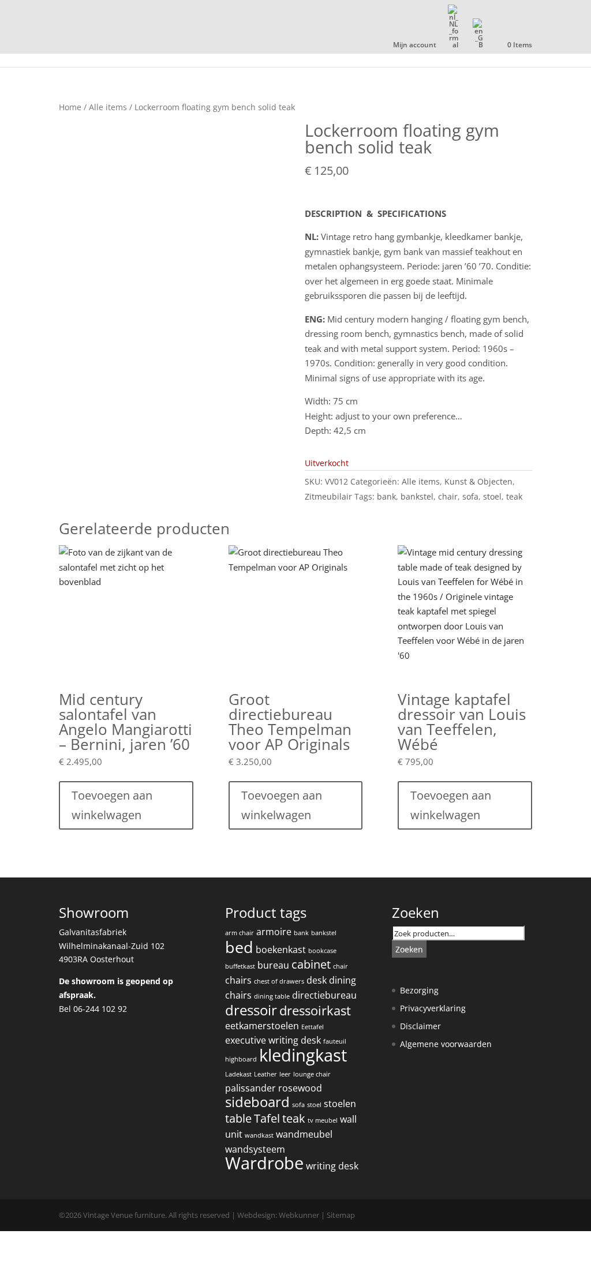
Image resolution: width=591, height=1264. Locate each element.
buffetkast (240, 966)
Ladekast (238, 1074)
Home (70, 107)
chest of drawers (279, 981)
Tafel (267, 1118)
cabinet (311, 964)
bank (386, 496)
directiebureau (324, 995)
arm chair (239, 933)
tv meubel (323, 1120)
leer (285, 1074)
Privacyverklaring (433, 1008)
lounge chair (312, 1074)
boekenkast (281, 949)
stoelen (340, 1103)
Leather (265, 1074)
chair (448, 496)
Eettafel (312, 1027)
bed (239, 947)
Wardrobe (264, 1163)
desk (316, 980)
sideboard (257, 1102)
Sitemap (341, 1215)
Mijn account (414, 46)
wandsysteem (255, 1149)
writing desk (332, 1166)
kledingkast (303, 1055)
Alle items (108, 107)
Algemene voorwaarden (446, 1043)
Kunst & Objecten (478, 481)
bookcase (322, 951)
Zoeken (409, 949)
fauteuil (334, 1041)
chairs (238, 980)
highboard (241, 1059)
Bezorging (419, 990)
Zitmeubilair (328, 496)
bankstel (417, 496)
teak (514, 496)
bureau (273, 965)
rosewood (300, 1088)
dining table (272, 996)
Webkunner (299, 1215)
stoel (492, 496)
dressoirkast (315, 1010)
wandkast (259, 1135)
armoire (273, 931)
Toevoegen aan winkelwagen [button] (112, 805)
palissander (250, 1088)
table (238, 1118)
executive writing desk (273, 1040)
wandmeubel (304, 1134)
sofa (470, 496)
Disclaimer (420, 1026)
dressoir (251, 1010)
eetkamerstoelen (262, 1025)
